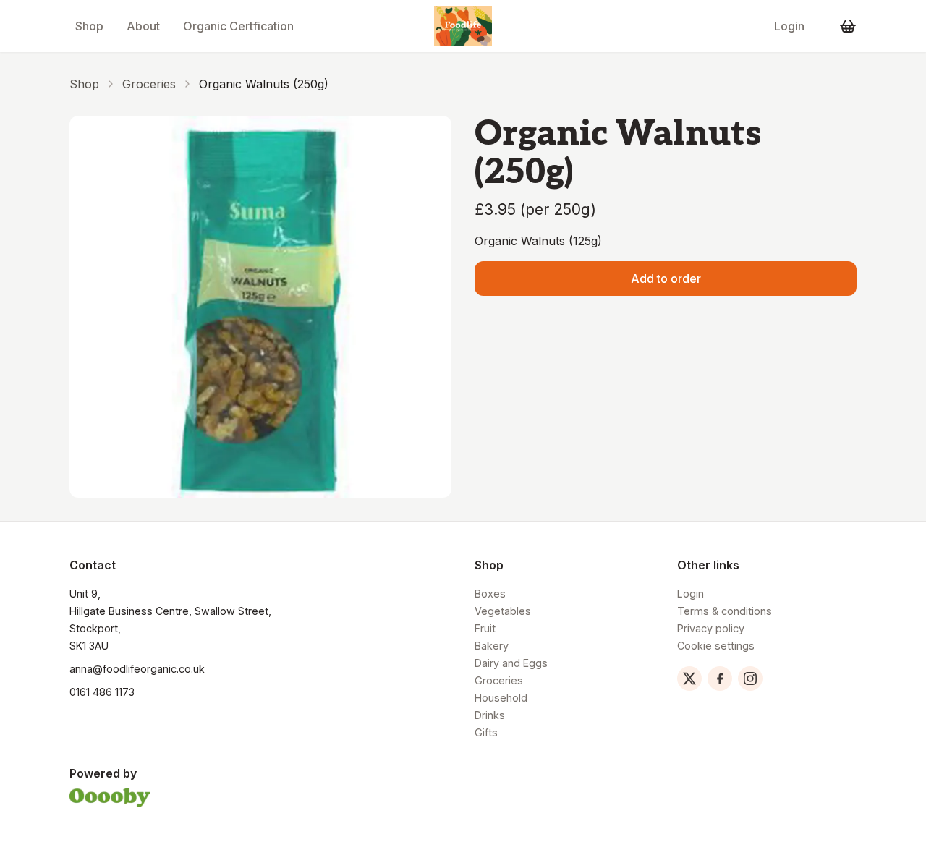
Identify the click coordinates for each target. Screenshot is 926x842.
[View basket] (847, 26)
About (143, 26)
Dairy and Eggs (511, 663)
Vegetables (503, 611)
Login (789, 26)
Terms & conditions (724, 611)
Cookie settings (716, 645)
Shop (89, 26)
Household (501, 698)
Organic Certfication (238, 26)
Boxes (490, 593)
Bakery (492, 645)
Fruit (485, 628)
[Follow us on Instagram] (750, 678)
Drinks (490, 715)
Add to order (666, 278)
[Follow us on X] (689, 678)
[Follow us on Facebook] (720, 678)
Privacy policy (710, 628)
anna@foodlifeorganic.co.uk (137, 669)
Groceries (149, 84)
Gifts (486, 732)
